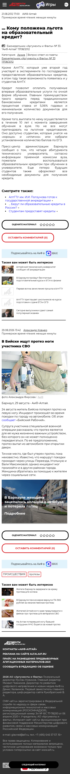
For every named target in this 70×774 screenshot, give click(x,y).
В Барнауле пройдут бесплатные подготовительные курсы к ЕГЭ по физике (38, 279)
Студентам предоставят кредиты (32, 211)
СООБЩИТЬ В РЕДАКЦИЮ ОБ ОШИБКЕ (28, 666)
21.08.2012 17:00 (11, 13)
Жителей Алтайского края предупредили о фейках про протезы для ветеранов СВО (39, 612)
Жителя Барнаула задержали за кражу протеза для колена (36, 590)
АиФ (40, 397)
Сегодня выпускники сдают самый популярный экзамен (34, 311)
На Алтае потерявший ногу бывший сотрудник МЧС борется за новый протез (38, 623)
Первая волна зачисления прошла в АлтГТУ (39, 288)
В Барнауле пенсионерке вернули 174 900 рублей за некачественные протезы (38, 601)
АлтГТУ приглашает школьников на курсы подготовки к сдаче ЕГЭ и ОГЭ (38, 301)
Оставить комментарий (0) (28, 237)
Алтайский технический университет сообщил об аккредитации (36, 268)
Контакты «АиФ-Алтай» (20, 649)
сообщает (9, 420)
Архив (21, 54)
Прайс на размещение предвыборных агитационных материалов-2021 (30, 660)
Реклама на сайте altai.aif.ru (24, 653)
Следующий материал (34, 765)
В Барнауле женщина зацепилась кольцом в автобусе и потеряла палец (34, 501)
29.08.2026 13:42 (11, 330)
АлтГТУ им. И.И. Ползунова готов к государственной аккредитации (31, 198)
